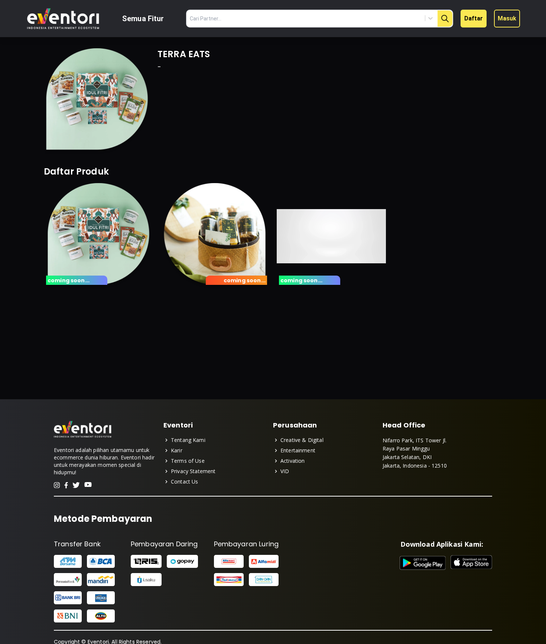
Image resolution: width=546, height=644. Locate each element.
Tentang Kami (188, 439)
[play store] (423, 563)
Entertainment (297, 450)
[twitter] (76, 485)
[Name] (445, 18)
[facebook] (66, 485)
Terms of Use (188, 460)
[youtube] (88, 485)
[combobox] (396, 18)
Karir (176, 450)
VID (284, 471)
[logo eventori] (63, 18)
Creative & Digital (302, 439)
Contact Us (184, 481)
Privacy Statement (193, 471)
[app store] (471, 563)
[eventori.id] (82, 436)
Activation (292, 460)
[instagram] (57, 485)
